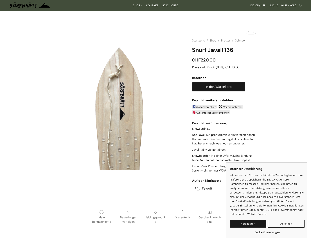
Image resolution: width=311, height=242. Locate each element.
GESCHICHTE (170, 5)
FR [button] (263, 5)
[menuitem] (248, 31)
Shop (213, 40)
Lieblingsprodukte (156, 219)
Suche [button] (273, 5)
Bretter (225, 40)
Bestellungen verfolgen (128, 219)
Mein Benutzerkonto (101, 219)
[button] (30, 5)
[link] (267, 231)
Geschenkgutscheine (210, 219)
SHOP (137, 5)
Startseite (198, 40)
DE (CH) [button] (255, 5)
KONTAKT (152, 5)
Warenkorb (182, 217)
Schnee (240, 40)
